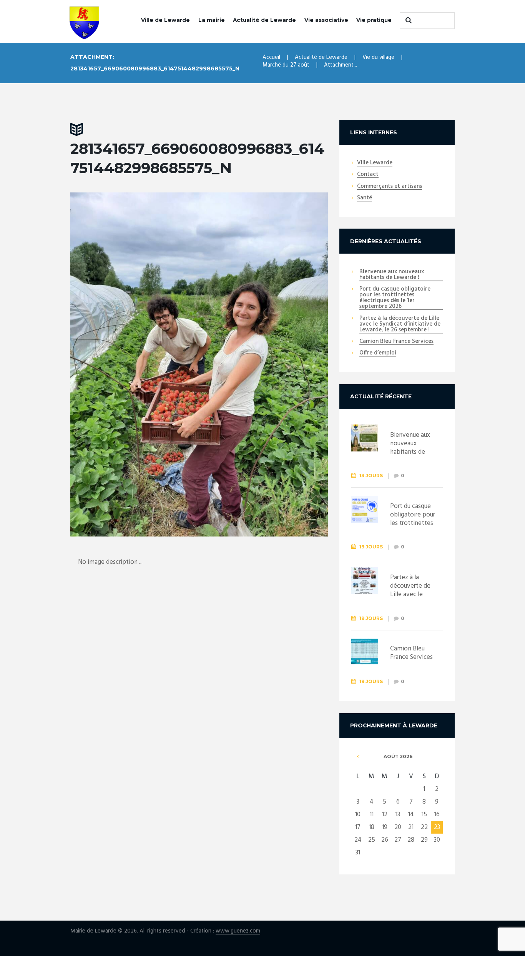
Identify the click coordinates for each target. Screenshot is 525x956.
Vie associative (326, 20)
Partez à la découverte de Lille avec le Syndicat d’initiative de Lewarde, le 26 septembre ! (399, 324)
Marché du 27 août (285, 65)
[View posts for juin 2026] (358, 757)
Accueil (271, 57)
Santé (364, 198)
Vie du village (378, 57)
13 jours (371, 475)
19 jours (371, 547)
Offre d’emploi (377, 353)
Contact (368, 175)
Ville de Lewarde (165, 20)
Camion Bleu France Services (396, 342)
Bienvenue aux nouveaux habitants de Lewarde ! (391, 275)
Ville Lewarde (374, 163)
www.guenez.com (238, 931)
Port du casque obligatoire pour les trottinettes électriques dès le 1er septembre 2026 (394, 298)
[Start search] (407, 20)
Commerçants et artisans (389, 187)
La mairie (211, 20)
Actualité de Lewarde (264, 20)
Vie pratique (374, 20)
